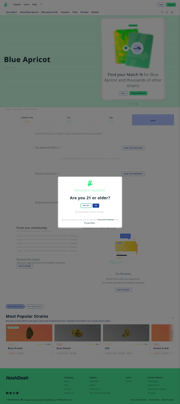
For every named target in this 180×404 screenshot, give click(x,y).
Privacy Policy (89, 223)
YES (96, 205)
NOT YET (86, 205)
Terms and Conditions (106, 220)
